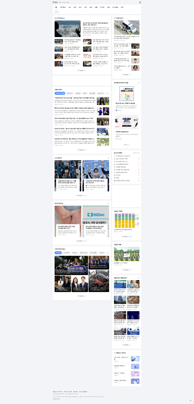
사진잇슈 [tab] (102, 252)
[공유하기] (139, 2)
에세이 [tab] (85, 93)
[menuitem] (56, 7)
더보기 (126, 144)
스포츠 (64, 2)
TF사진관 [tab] (58, 252)
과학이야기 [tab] (70, 93)
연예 (60, 2)
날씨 (67, 2)
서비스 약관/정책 (83, 391)
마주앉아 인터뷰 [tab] (60, 93)
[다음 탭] (107, 93)
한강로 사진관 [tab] (83, 252)
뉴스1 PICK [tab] (66, 252)
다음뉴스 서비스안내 (58, 391)
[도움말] (108, 158)
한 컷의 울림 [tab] (93, 252)
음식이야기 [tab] (101, 93)
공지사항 (75, 391)
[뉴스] (56, 2)
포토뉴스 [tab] (74, 252)
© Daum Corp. (56, 398)
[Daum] (54, 2)
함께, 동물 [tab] (92, 93)
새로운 (83, 70)
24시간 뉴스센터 (68, 391)
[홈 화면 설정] (190, 400)
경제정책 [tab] (78, 93)
